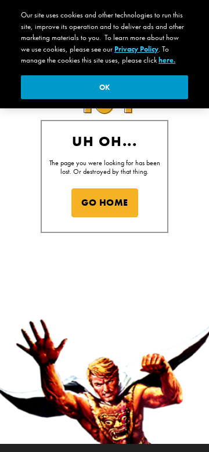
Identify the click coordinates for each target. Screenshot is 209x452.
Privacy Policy (136, 49)
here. (166, 60)
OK (104, 87)
